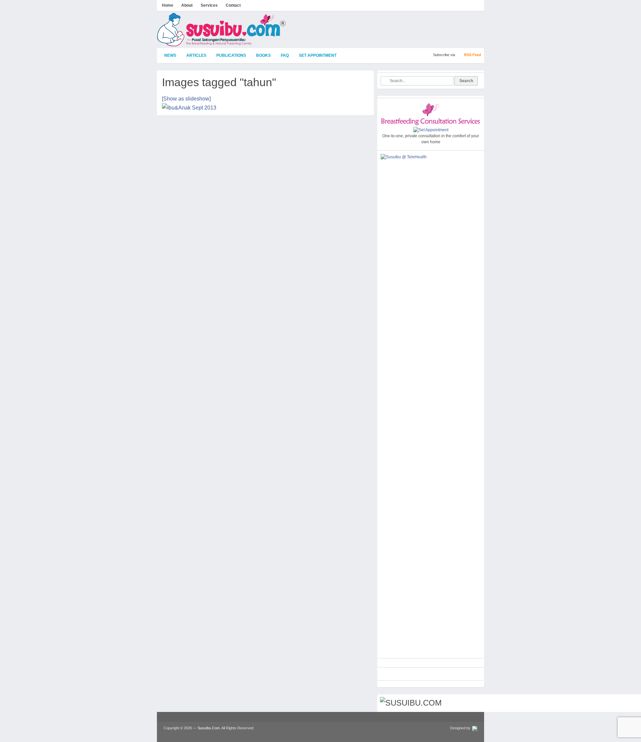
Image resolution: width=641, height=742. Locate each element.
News (170, 55)
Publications (231, 55)
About (187, 5)
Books (263, 55)
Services (209, 5)
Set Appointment (318, 55)
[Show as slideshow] (186, 99)
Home (167, 5)
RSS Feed (472, 55)
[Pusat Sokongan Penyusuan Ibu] (221, 43)
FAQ (285, 55)
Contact (233, 5)
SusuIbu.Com (209, 728)
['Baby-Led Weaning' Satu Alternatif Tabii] (265, 109)
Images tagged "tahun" (219, 82)
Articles (196, 55)
